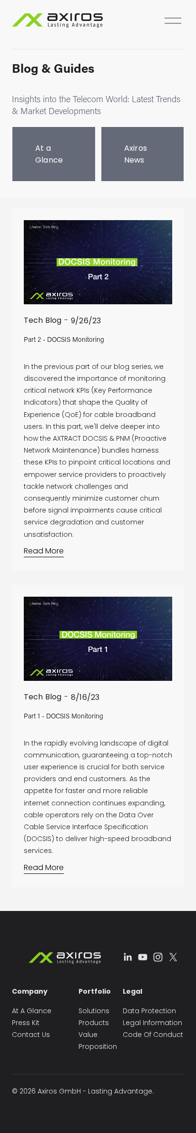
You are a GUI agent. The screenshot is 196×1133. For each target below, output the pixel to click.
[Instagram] (158, 957)
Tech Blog (42, 320)
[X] (173, 957)
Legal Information (152, 1022)
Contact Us (31, 1034)
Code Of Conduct (153, 1034)
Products (93, 1022)
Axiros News (135, 154)
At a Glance (49, 154)
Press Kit (25, 1022)
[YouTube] (142, 957)
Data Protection (149, 1011)
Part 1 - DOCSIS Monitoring (63, 715)
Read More (44, 550)
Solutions (93, 1011)
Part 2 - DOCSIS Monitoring (64, 339)
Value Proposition (97, 1040)
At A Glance (31, 1011)
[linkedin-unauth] (127, 957)
